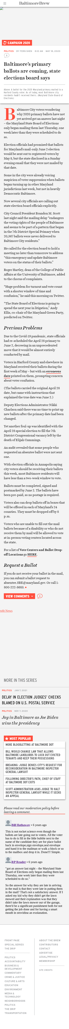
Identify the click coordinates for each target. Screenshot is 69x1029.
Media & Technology (13, 995)
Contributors (48, 944)
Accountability (15, 961)
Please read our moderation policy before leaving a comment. (31, 810)
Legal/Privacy (48, 956)
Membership (47, 960)
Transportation (15, 1013)
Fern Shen (26, 51)
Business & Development (13, 967)
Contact (44, 948)
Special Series (14, 944)
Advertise (46, 952)
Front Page (12, 940)
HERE (32, 554)
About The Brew (50, 940)
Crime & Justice (15, 976)
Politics (9, 51)
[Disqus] (34, 866)
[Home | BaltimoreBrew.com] (34, 3)
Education (11, 985)
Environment (13, 989)
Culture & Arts (15, 981)
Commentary (13, 972)
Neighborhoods (15, 1000)
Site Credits (46, 970)
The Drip (10, 948)
